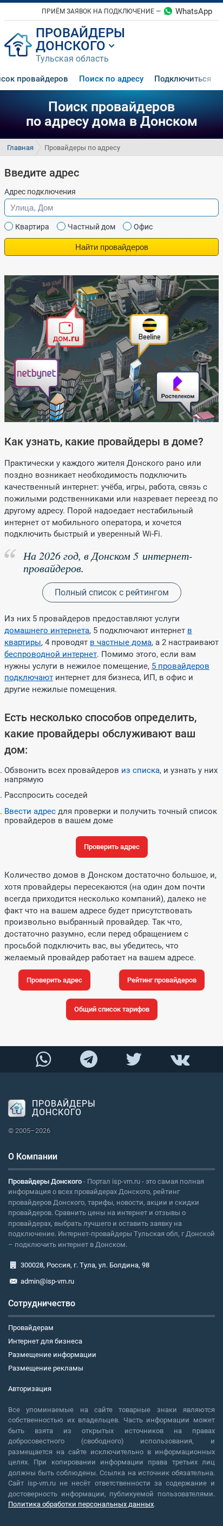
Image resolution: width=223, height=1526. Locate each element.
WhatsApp (193, 11)
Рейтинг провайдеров (161, 980)
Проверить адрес (112, 847)
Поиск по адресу (111, 79)
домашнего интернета (46, 630)
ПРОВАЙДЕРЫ (80, 32)
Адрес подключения (40, 191)
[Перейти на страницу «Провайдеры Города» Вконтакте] (179, 1059)
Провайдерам (31, 1328)
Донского (71, 45)
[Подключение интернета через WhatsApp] (43, 1059)
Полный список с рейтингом (112, 592)
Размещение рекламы (45, 1368)
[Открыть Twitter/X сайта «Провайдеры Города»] (133, 1059)
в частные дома (121, 642)
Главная (20, 148)
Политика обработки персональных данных (81, 1504)
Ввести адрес (30, 811)
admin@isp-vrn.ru (47, 1281)
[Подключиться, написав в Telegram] (88, 1058)
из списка (140, 770)
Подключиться (182, 79)
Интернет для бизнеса (45, 1341)
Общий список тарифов (111, 1009)
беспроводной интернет (50, 654)
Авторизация (29, 1389)
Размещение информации (52, 1355)
